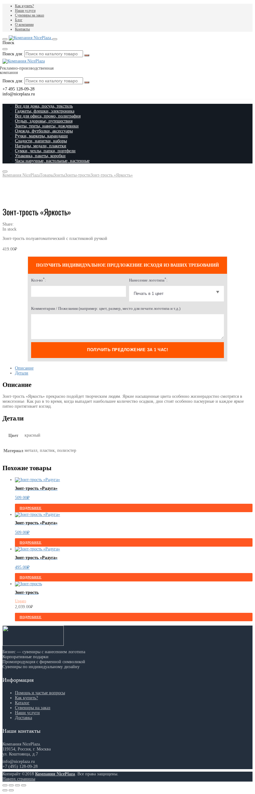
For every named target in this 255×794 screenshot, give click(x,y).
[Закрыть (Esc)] (4, 785)
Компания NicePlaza (55, 774)
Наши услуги (25, 10)
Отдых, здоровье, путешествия (43, 121)
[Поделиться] (11, 785)
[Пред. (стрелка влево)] (4, 790)
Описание (24, 368)
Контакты (22, 29)
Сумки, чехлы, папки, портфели (45, 151)
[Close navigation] (4, 171)
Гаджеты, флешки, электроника (44, 111)
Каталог (22, 702)
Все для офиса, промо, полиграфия (48, 116)
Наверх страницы (18, 779)
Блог (18, 20)
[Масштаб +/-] (23, 785)
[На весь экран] (17, 785)
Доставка (23, 717)
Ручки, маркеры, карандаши (41, 136)
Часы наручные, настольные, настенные (52, 160)
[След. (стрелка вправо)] (11, 790)
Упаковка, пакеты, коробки (40, 156)
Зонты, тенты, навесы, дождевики (47, 126)
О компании (24, 24)
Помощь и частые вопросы (40, 693)
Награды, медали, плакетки (40, 146)
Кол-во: (38, 280)
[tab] (134, 368)
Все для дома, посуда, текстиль (44, 106)
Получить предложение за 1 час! (127, 349)
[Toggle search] (54, 39)
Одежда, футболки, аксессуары (44, 131)
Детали (21, 373)
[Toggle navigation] (4, 39)
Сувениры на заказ (29, 15)
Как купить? (24, 6)
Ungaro (20, 601)
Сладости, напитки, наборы (41, 141)
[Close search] (4, 49)
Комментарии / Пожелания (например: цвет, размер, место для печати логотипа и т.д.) (105, 308)
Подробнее (31, 508)
